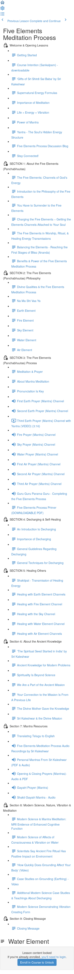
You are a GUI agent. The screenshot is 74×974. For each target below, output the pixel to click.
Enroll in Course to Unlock (37, 962)
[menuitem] (2, 9)
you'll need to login (54, 957)
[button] (2, 4)
